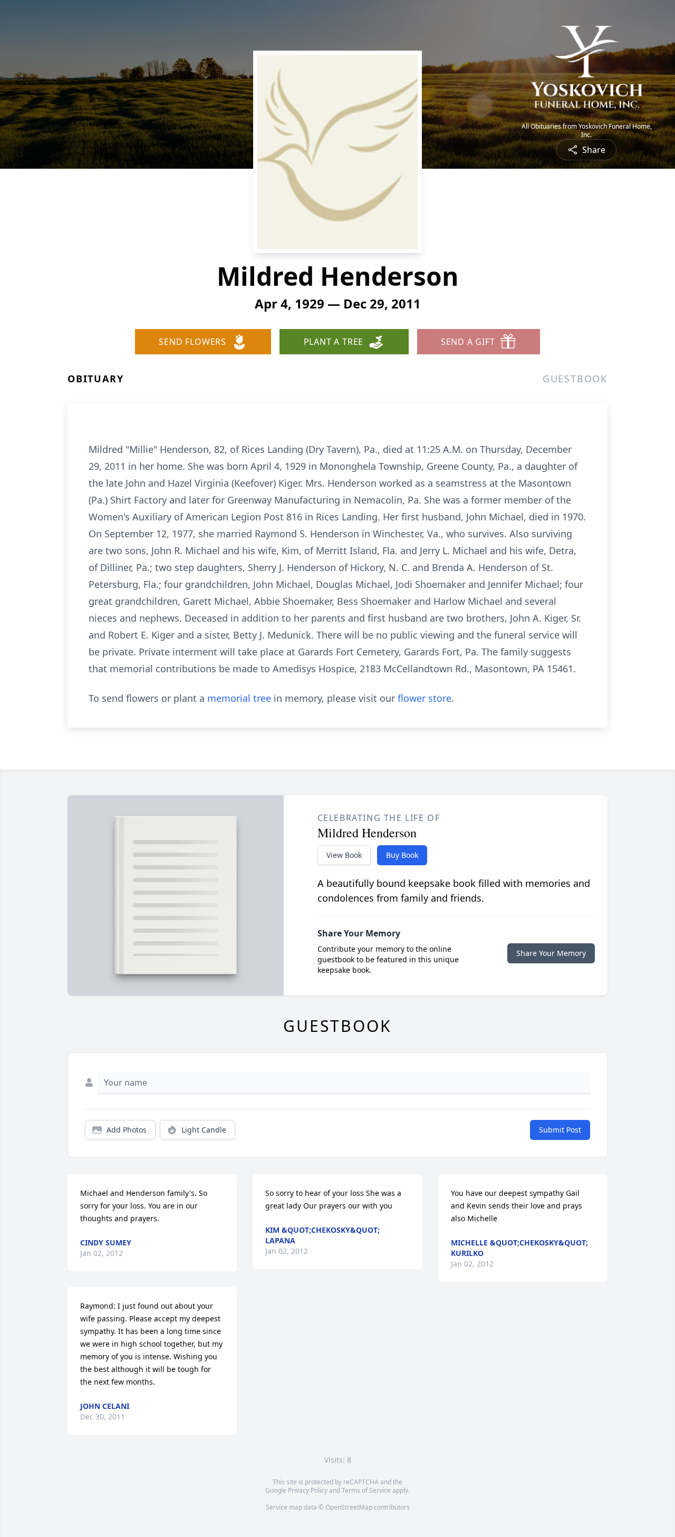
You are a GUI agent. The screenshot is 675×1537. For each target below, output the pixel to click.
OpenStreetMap (348, 1507)
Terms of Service (366, 1490)
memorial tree (239, 698)
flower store (424, 698)
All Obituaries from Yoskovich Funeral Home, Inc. (587, 130)
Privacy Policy (307, 1490)
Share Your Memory (551, 953)
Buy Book (402, 855)
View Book (344, 855)
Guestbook (575, 378)
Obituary (95, 378)
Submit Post (560, 1130)
